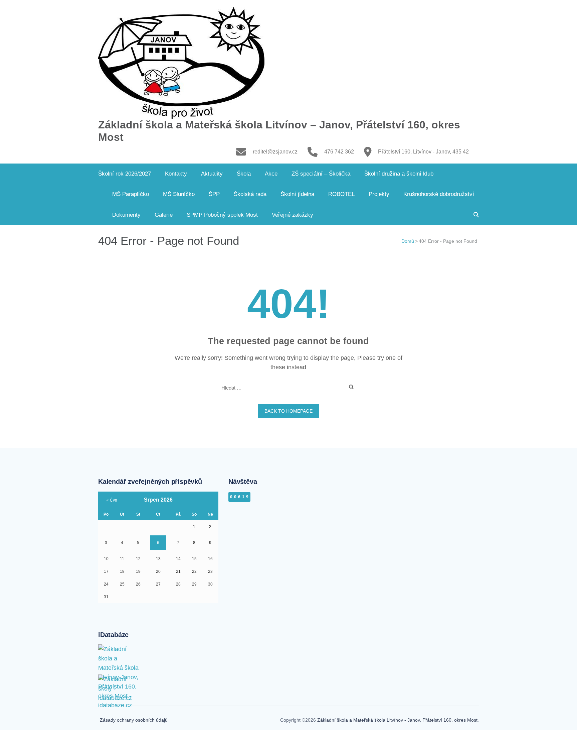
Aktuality (212, 174)
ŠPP (214, 194)
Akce (271, 174)
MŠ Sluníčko (179, 194)
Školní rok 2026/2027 (124, 174)
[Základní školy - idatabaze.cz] (120, 681)
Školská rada (250, 194)
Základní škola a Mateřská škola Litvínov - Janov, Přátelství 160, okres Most (397, 720)
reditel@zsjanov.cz (275, 151)
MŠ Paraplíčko (130, 194)
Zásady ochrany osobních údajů (134, 720)
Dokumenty (126, 215)
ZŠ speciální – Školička (321, 174)
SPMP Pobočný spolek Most (222, 215)
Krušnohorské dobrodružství (438, 194)
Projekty (379, 194)
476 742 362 (339, 151)
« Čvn (112, 500)
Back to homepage (288, 411)
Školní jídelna (297, 194)
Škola (244, 174)
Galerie (164, 215)
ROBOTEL (341, 194)
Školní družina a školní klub (398, 174)
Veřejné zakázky (292, 215)
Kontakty (176, 174)
